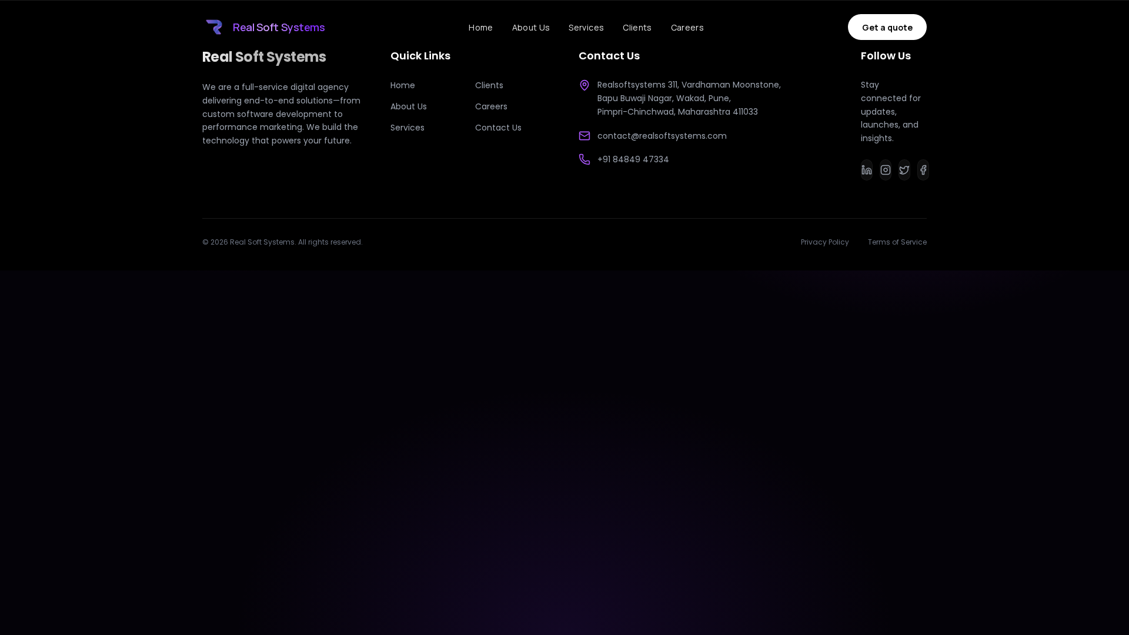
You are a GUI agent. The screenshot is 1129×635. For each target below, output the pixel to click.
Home (481, 27)
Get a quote (887, 27)
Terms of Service (897, 242)
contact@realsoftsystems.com (662, 136)
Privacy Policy (825, 242)
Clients (637, 27)
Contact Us (498, 127)
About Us (531, 27)
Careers (687, 27)
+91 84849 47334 (633, 159)
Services (586, 27)
